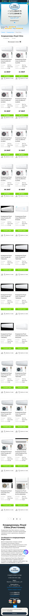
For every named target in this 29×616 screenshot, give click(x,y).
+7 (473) (14, 11)
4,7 (7, 26)
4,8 (15, 28)
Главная (3, 32)
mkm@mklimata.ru (14, 20)
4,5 (3, 28)
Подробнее (9, 610)
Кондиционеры (10, 32)
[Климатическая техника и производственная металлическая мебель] (14, 6)
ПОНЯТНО (14, 613)
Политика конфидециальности (14, 587)
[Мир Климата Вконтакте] (14, 23)
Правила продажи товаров (14, 589)
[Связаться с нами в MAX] (25, 552)
